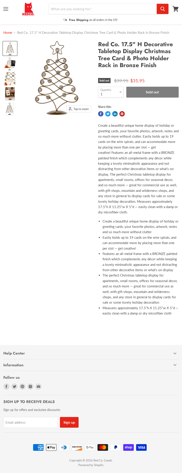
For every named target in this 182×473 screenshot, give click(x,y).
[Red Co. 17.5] (10, 48)
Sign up (69, 422)
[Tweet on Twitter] (108, 113)
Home (7, 32)
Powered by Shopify (91, 465)
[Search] (162, 9)
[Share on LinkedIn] (115, 113)
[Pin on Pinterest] (122, 113)
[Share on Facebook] (100, 113)
